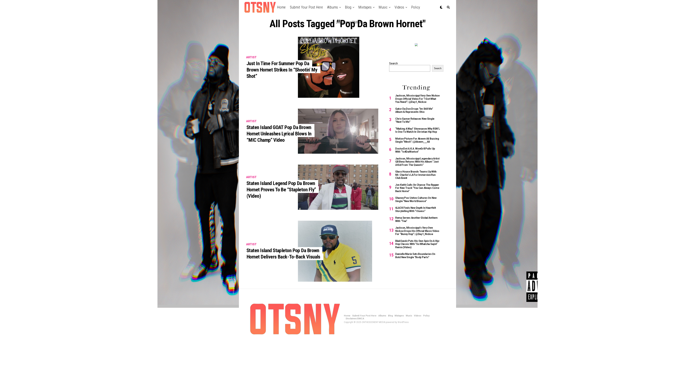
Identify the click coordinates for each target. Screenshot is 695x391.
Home (281, 7)
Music (383, 7)
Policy (415, 7)
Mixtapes (365, 7)
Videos (399, 7)
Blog (348, 7)
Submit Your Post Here (306, 7)
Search (393, 63)
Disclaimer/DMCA (348, 22)
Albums (332, 7)
